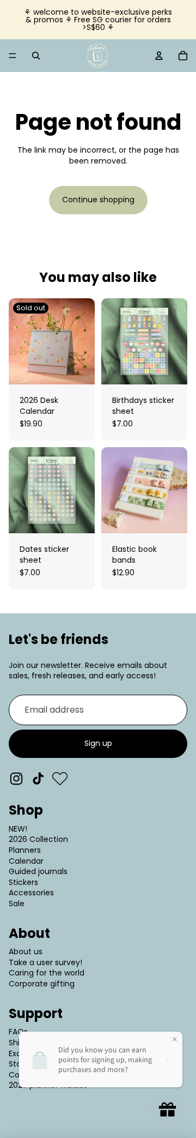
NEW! (18, 828)
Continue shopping (98, 199)
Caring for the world (46, 972)
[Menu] (12, 55)
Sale (16, 903)
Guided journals (38, 871)
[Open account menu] (159, 56)
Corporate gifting (42, 983)
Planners (25, 850)
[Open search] (36, 56)
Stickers (23, 882)
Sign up (98, 743)
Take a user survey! (45, 962)
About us (25, 951)
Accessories (31, 892)
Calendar (26, 861)
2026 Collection (38, 839)
